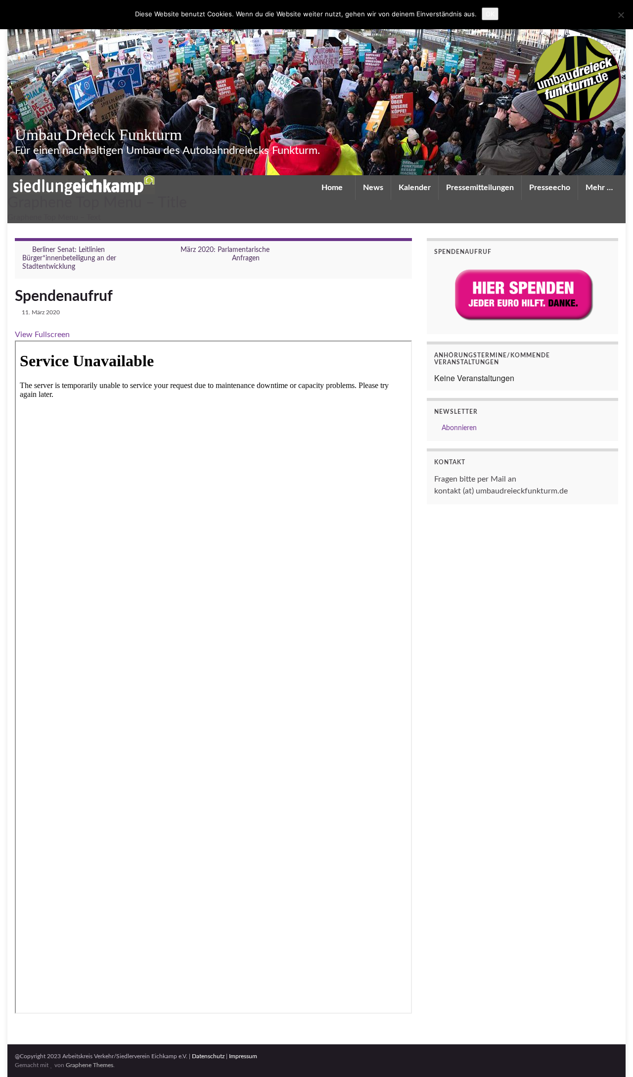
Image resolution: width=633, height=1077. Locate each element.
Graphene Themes (89, 1065)
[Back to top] (610, 1054)
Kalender (415, 188)
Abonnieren (458, 428)
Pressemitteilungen (480, 188)
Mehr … (600, 188)
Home (333, 188)
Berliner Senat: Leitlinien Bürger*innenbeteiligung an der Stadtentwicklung (69, 258)
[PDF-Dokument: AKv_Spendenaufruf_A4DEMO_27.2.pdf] (213, 677)
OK (490, 14)
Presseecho (549, 188)
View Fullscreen (42, 335)
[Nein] (621, 15)
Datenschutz (208, 1056)
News (373, 188)
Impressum (243, 1056)
